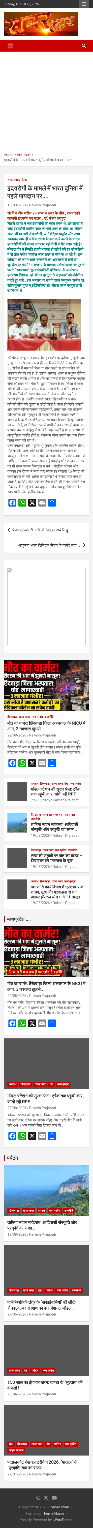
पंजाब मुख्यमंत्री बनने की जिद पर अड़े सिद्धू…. (41, 530)
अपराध (34, 783)
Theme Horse (53, 1513)
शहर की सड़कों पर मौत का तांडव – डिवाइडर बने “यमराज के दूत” (56, 858)
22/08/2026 (16, 735)
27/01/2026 (16, 1474)
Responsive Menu (84, 4)
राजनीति (49, 717)
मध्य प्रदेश (37, 717)
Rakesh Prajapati (42, 205)
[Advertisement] (46, 100)
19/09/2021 (16, 205)
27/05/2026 (16, 1314)
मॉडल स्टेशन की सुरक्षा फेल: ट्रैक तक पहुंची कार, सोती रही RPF (55, 791)
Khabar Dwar (59, 1507)
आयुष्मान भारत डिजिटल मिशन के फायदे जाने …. (49, 545)
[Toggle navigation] (10, 46)
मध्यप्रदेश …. (19, 919)
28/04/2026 (16, 1394)
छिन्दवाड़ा (12, 717)
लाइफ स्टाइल (16, 1450)
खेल (11, 1444)
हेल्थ (24, 180)
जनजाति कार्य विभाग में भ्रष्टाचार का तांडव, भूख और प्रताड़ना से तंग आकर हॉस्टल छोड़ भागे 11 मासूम (58, 891)
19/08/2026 (40, 835)
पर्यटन (58, 815)
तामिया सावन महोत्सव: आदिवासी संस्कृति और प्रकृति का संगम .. (54, 827)
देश (66, 783)
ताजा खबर (13, 180)
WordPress (63, 1520)
